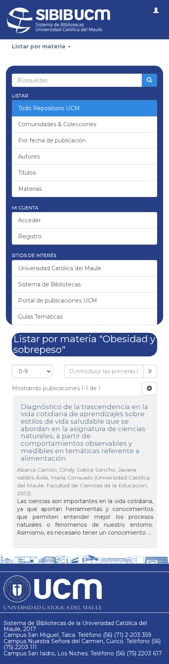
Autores (29, 156)
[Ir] (149, 80)
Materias (30, 188)
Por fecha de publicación (52, 140)
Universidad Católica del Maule (59, 268)
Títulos (27, 172)
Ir (150, 371)
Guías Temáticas (40, 316)
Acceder (29, 220)
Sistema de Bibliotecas (49, 284)
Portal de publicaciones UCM (57, 300)
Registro (30, 236)
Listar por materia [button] (39, 46)
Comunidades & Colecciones (57, 124)
